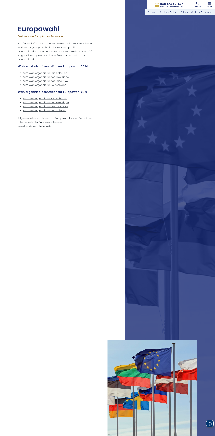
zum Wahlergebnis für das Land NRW (45, 81)
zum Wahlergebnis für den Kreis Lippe (46, 77)
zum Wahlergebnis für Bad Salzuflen (45, 73)
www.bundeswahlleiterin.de (34, 126)
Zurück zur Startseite (169, 4)
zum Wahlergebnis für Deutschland (44, 85)
